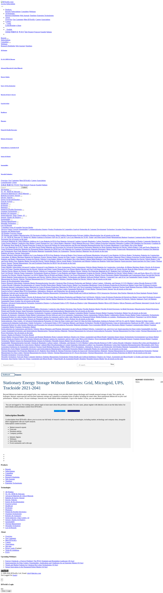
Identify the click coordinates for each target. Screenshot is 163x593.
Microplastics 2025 (147, 345)
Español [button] (39, 185)
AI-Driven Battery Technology (130, 255)
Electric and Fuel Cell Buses (91, 269)
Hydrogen (4, 205)
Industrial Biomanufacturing (90, 245)
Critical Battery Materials (62, 243)
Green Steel (138, 285)
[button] (8, 10)
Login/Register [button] (6, 182)
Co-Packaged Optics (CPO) (60, 303)
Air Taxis (58, 267)
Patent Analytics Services (141, 229)
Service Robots (69, 319)
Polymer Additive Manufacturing (88, 235)
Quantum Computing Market (78, 313)
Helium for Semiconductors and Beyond (66, 245)
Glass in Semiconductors (122, 323)
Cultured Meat (18, 291)
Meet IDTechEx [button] (25, 180)
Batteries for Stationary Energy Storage (38, 257)
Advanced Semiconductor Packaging (21, 303)
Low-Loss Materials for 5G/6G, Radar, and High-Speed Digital (89, 237)
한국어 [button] (17, 185)
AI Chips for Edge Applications (89, 321)
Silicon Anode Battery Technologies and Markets (73, 261)
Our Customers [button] (13, 180)
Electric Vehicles (7, 197)
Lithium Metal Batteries (94, 259)
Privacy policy (10, 548)
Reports (8, 11)
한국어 (21, 32)
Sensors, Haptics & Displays (11, 217)
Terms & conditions (12, 550)
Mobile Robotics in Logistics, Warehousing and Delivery (116, 317)
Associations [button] (41, 180)
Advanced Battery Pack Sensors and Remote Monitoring (80, 255)
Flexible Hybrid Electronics (110, 309)
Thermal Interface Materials (79, 251)
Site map (8, 546)
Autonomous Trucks (69, 267)
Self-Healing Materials (36, 251)
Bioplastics (92, 241)
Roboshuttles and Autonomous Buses (133, 275)
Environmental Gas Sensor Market (147, 337)
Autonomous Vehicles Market (86, 267)
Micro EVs (149, 273)
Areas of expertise (15, 227)
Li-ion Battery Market (54, 259)
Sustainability (5, 219)
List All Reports (6, 225)
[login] (15, 575)
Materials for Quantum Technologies (78, 249)
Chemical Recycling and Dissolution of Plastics (126, 241)
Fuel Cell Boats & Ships (126, 271)
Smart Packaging (27, 311)
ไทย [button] (21, 185)
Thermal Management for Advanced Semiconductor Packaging (90, 331)
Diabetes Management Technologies (55, 293)
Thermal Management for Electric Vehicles (38, 353)
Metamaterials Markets (119, 237)
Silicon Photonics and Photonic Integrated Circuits (137, 303)
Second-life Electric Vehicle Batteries (43, 261)
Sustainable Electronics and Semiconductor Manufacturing (54, 311)
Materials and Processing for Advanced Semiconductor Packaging (69, 247)
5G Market (24, 237)
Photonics (4, 207)
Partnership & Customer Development (93, 229)
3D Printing (5, 190)
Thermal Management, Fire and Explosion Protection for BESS (35, 263)
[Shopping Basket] (5, 34)
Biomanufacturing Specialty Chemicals (49, 283)
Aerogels (84, 241)
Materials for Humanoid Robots (33, 249)
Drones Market (75, 269)
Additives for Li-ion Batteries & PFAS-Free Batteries (48, 241)
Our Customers (18, 19)
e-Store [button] (14, 182)
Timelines (33, 15)
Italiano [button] (44, 185)
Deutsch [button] (26, 185)
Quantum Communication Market (139, 237)
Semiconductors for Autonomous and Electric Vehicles (32, 277)
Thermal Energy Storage (104, 289)
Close (3, 591)
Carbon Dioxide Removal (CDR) (145, 283)
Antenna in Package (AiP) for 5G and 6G (51, 237)
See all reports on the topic (110, 235)
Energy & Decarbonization (10, 199)
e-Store (18, 25)
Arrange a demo (59, 411)
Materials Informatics (98, 249)
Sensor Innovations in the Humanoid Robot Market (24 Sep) (26, 567)
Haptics (4, 339)
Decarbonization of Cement (30, 285)
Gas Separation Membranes (87, 285)
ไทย (25, 32)
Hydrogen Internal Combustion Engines (15, 287)
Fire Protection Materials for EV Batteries (102, 271)
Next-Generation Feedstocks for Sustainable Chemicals (99, 287)
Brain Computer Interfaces (61, 337)
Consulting (25, 11)
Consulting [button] (5, 42)
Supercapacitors (126, 261)
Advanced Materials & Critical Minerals (15, 193)
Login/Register (10, 25)
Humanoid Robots (7, 317)
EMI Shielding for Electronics (140, 243)
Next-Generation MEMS (97, 325)
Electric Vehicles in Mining (66, 271)
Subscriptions (16, 11)
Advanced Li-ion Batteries (109, 255)
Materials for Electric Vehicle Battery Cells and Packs (131, 247)
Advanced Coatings (74, 241)
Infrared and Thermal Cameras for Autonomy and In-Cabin (48, 317)
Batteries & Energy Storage (10, 195)
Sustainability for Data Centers (57, 289)
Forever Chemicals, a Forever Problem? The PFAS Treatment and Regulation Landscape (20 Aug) (39, 561)
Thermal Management (8, 221)
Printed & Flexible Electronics (11, 209)
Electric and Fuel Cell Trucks (111, 269)
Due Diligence (127, 229)
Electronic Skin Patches (118, 293)
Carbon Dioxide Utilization (10, 285)
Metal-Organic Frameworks (116, 249)
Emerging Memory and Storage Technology (77, 323)
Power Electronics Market (110, 275)
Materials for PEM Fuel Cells (54, 249)
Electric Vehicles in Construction (44, 271)
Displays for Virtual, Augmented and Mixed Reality (89, 337)
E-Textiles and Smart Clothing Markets (147, 357)
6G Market (33, 237)
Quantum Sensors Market (98, 313)
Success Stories (27, 227)
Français (37, 32)
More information (74, 411)
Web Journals (24, 15)
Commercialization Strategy (38, 229)
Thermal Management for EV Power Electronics (42, 279)
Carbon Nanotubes (102, 241)
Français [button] (33, 185)
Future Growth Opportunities (18, 229)
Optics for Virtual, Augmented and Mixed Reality (35, 359)
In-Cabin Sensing (21, 317)
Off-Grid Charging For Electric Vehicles (122, 299)
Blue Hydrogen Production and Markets (77, 283)
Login (9, 591)
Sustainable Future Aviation (138, 277)
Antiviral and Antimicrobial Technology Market (25, 293)
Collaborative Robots (117, 315)
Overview (8, 19)
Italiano (49, 32)
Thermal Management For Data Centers (126, 331)
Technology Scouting (114, 229)
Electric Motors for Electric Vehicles (20, 271)
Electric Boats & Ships (130, 269)
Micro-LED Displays (111, 303)
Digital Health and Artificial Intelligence (83, 293)
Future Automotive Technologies (31, 273)
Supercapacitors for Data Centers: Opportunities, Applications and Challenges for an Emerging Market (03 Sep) (44, 563)
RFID (154, 237)
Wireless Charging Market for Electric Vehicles (76, 279)
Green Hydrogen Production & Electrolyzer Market (116, 285)
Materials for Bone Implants (102, 247)
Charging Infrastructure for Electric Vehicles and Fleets (32, 269)
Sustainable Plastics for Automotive (56, 251)
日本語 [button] (3, 185)
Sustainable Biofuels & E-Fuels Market (81, 289)
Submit (24, 187)
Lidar (85, 303)
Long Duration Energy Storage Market (116, 259)
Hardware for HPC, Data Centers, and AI (145, 323)
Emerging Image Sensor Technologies (120, 337)
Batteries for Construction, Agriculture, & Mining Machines (118, 267)
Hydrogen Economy (150, 285)
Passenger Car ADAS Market (33, 275)
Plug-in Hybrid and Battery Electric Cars (58, 275)
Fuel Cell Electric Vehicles (10, 273)
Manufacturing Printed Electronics (147, 309)
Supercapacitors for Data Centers (144, 261)
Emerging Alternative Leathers (119, 243)
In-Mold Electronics (128, 309)
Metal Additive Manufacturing (66, 235)
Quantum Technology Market (117, 313)
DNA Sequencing (103, 293)
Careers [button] (33, 180)
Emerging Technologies (45, 15)
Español (43, 32)
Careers (38, 19)
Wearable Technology (8, 223)
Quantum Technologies (9, 211)
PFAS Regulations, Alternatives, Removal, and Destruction (44, 291)
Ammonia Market (29, 283)
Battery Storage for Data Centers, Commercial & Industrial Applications (77, 257)
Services (4, 229)
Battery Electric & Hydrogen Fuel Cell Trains (37, 297)
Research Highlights (12, 15)
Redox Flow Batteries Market (19, 261)
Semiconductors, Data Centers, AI (13, 215)
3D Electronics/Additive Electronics (42, 235)
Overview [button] (4, 180)
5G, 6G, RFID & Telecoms (10, 192)
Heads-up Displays (50, 273)
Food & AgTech (6, 201)
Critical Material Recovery (80, 243)
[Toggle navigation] (2, 6)
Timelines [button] (28, 46)
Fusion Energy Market (70, 285)
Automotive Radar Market (26, 315)
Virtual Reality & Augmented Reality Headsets (69, 359)
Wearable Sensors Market (61, 341)
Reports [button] (3, 38)
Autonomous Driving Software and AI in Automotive (55, 315)
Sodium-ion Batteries (98, 261)
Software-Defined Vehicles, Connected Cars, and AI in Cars (108, 277)
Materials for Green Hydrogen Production (44, 287)
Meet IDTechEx (29, 19)
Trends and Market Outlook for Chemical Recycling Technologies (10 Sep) (31, 565)
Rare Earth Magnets (21, 251)
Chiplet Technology (35, 323)
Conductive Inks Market (26, 243)
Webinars (32, 11)
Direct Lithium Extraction (99, 243)
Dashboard (6, 375)
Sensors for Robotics (56, 319)
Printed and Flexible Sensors (11, 311)
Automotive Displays (42, 303)
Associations (45, 19)
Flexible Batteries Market (148, 257)
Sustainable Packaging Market (72, 349)
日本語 (8, 32)
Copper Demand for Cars (44, 243)
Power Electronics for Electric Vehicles (86, 275)
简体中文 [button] (10, 185)
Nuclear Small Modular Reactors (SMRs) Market (136, 287)
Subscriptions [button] (5, 40)
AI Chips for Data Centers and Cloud (65, 321)
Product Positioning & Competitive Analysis (63, 229)
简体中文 (14, 32)
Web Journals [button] (20, 46)
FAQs (7, 552)
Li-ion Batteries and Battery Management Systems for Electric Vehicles (82, 273)
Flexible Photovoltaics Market (50, 285)
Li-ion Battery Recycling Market (131, 245)
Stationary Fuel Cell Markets (36, 289)
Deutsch (31, 32)
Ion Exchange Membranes (110, 245)
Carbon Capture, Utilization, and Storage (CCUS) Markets (112, 283)
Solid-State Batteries (113, 261)
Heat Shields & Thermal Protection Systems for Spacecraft (31, 245)
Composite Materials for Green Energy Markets (23, 345)
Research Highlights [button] (8, 46)
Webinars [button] (4, 44)
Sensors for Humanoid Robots (38, 319)
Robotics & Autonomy (9, 213)
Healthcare (4, 203)
